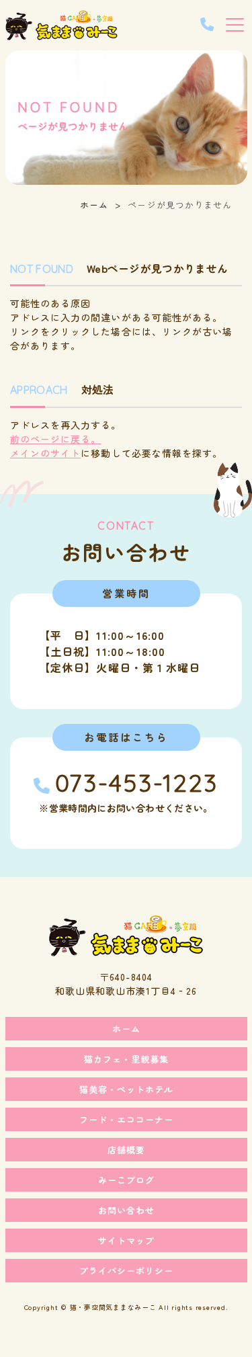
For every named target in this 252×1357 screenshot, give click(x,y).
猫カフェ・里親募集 (126, 1059)
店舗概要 (126, 1149)
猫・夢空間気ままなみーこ (113, 1307)
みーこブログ (126, 1180)
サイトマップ (126, 1240)
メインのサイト (45, 453)
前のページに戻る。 (55, 439)
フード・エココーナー (126, 1119)
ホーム (94, 204)
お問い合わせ (126, 1210)
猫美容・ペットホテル (126, 1089)
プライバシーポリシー (126, 1270)
